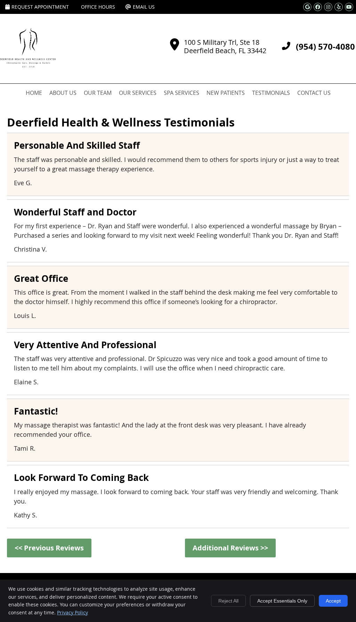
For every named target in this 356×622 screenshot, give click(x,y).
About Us (62, 93)
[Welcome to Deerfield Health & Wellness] (28, 65)
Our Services (137, 93)
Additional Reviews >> (230, 548)
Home (34, 93)
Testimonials (271, 93)
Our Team (98, 93)
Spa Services (181, 93)
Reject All (228, 601)
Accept (333, 601)
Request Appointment (40, 6)
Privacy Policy (72, 612)
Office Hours (98, 6)
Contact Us (314, 93)
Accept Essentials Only (282, 601)
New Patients (226, 93)
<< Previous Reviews (49, 548)
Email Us (144, 6)
